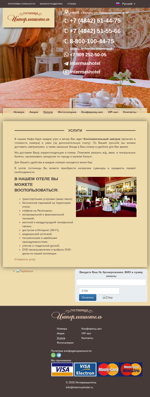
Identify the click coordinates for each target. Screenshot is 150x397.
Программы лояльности (21, 4)
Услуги (48, 112)
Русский (126, 3)
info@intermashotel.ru (79, 387)
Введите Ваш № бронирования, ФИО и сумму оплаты (111, 274)
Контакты (129, 112)
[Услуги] (105, 197)
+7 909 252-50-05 (88, 54)
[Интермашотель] (28, 17)
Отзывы (71, 4)
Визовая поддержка (51, 4)
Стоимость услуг (25, 259)
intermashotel (85, 63)
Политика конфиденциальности (71, 350)
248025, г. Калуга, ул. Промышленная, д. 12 (99, 12)
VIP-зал (113, 112)
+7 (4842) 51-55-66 (95, 31)
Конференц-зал (92, 112)
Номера (19, 112)
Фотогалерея (67, 112)
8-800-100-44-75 (92, 41)
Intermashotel (85, 71)
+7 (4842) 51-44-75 (95, 20)
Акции (33, 112)
